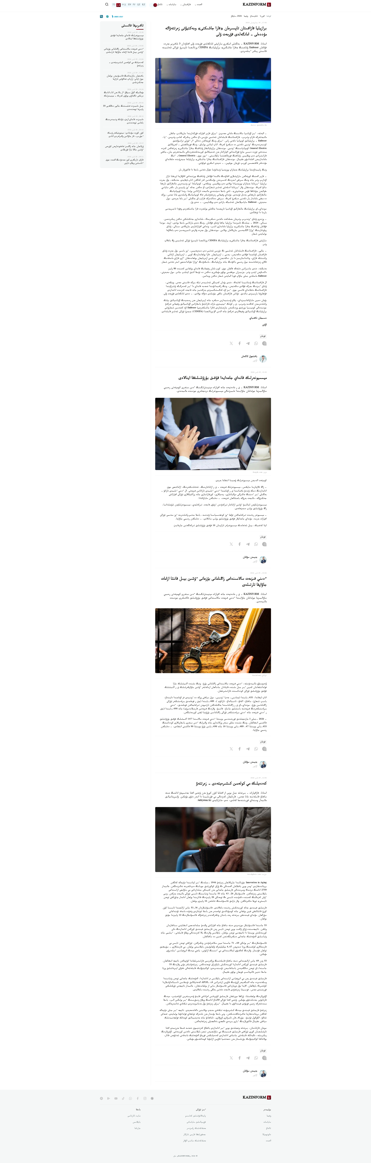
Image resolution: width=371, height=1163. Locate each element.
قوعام (263, 336)
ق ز (118, 5)
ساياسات (267, 1122)
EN (129, 5)
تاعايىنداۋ (254, 16)
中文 (124, 5)
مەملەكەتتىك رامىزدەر (196, 1128)
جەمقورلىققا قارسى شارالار (194, 1135)
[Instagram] (264, 344)
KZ (143, 5)
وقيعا (246, 16)
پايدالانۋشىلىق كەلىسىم (195, 1116)
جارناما (137, 1128)
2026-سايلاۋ (236, 16)
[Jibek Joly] (116, 16)
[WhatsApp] (256, 344)
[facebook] (137, 1098)
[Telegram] (247, 344)
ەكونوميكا (266, 1135)
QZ (138, 5)
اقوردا (262, 16)
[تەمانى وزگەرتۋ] (153, 5)
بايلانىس (137, 1122)
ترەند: (268, 16)
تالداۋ (160, 5)
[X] (231, 344)
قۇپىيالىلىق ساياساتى (196, 1122)
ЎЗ (113, 5)
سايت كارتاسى (134, 1116)
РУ (134, 5)
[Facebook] (239, 344)
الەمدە (268, 1141)
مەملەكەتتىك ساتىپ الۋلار (194, 1141)
